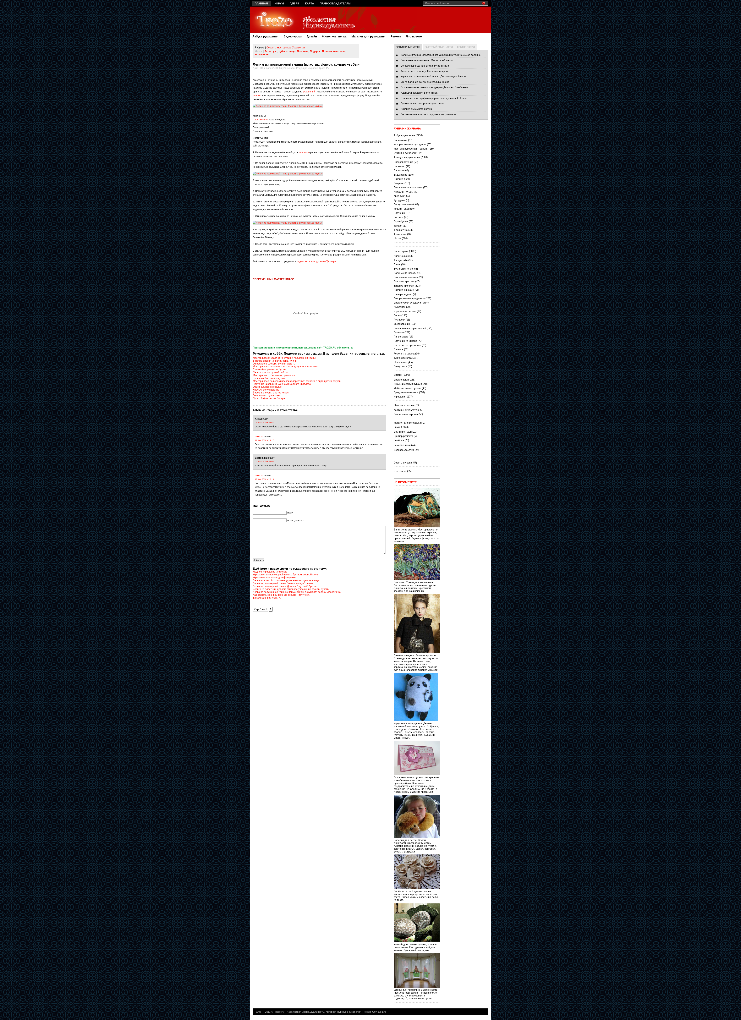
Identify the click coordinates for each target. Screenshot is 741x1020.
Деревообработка (404, 449)
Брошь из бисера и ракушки (269, 378)
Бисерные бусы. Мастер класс (271, 392)
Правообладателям (335, 3)
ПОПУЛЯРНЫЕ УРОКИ (408, 47)
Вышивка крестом (404, 281)
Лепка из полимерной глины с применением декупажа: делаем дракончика (297, 591)
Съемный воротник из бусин (269, 369)
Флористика (401, 229)
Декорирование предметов (409, 298)
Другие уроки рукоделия (408, 302)
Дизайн (312, 36)
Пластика (302, 51)
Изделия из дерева (405, 311)
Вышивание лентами (406, 277)
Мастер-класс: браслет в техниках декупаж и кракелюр (285, 366)
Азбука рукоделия (265, 36)
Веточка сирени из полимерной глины (275, 360)
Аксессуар (271, 51)
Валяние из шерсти (405, 272)
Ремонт (396, 36)
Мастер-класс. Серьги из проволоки (274, 375)
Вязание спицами (404, 289)
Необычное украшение (266, 389)
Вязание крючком (404, 285)
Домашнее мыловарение (408, 187)
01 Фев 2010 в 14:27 (264, 440)
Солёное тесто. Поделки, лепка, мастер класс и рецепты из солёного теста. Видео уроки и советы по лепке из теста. (416, 895)
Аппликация (401, 256)
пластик (257, 95)
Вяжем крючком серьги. (267, 597)
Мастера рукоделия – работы (411, 148)
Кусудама (399, 200)
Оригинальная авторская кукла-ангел (422, 103)
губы (282, 51)
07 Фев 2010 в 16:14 (264, 479)
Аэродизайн (401, 260)
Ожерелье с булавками (266, 395)
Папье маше (401, 336)
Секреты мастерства (278, 47)
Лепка (397, 315)
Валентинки (400, 140)
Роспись (398, 217)
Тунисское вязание (405, 357)
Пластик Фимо (260, 119)
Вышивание (400, 174)
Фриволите (400, 234)
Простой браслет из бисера (269, 398)
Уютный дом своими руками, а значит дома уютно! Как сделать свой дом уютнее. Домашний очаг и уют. (416, 947)
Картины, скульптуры (406, 410)
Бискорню (399, 166)
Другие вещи (401, 379)
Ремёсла (399, 440)
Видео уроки (292, 36)
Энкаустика (400, 366)
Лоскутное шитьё (404, 204)
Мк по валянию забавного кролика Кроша (425, 81)
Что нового (414, 36)
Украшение (261, 54)
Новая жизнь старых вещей (410, 328)
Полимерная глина (333, 51)
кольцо (290, 51)
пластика (304, 152)
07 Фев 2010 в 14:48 (264, 462)
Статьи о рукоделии (405, 152)
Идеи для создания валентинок (419, 92)
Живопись (399, 306)
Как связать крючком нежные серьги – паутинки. (281, 594)
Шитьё (397, 238)
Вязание (398, 179)
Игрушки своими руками (408, 383)
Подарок (315, 51)
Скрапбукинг (401, 221)
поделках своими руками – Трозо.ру (316, 261)
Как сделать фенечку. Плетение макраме (425, 71)
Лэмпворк (399, 319)
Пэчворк (398, 349)
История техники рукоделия (410, 144)
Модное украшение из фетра (270, 571)
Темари (398, 225)
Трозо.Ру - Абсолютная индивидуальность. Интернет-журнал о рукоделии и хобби (322, 1011)
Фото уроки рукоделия (407, 157)
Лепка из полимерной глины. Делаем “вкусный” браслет (285, 586)
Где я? (294, 3)
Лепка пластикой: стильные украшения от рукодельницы (286, 580)
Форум (279, 3)
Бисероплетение (403, 162)
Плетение (399, 212)
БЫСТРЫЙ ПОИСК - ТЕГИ (439, 47)
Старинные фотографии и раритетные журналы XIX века (434, 98)
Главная (261, 3)
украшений (309, 91)
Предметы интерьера (406, 392)
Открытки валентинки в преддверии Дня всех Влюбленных (435, 87)
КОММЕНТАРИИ (466, 47)
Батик (397, 264)
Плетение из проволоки (407, 345)
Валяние (399, 170)
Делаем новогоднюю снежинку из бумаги (425, 65)
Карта (309, 3)
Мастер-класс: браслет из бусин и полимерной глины (284, 357)
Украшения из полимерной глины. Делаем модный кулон (286, 574)
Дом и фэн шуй (403, 431)
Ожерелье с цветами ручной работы (274, 363)
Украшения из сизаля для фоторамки (274, 577)
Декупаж (399, 183)
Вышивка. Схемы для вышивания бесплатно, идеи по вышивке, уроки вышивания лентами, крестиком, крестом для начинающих (415, 586)
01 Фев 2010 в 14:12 (264, 423)
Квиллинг (399, 196)
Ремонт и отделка (404, 353)
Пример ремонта (403, 436)
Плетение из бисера (405, 340)
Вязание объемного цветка (416, 108)
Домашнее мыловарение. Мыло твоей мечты (427, 60)
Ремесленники (402, 445)
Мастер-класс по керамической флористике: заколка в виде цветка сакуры (297, 381)
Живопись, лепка (334, 36)
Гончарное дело (403, 294)
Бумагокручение (403, 268)
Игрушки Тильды (403, 191)
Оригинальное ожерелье (267, 386)
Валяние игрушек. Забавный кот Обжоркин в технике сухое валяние (440, 54)
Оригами (399, 332)
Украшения (298, 47)
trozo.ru (259, 436)
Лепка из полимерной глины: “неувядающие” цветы (283, 583)
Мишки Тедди (401, 208)
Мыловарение (402, 323)
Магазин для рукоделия (368, 36)
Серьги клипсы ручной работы (270, 372)
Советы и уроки (403, 462)
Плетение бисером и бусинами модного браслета (282, 383)
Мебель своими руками (407, 388)
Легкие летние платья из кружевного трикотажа (428, 114)
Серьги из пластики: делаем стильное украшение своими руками (291, 589)
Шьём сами (400, 362)
